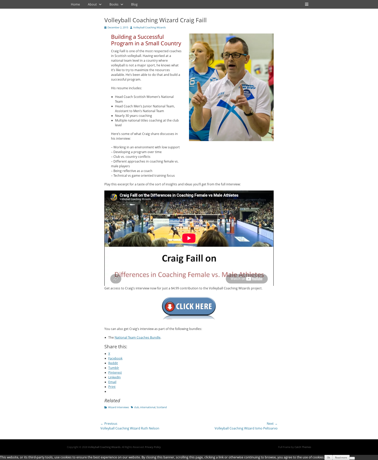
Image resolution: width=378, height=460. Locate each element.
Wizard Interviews (118, 407)
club (136, 407)
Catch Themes (303, 447)
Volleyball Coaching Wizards (149, 27)
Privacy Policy (153, 447)
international (147, 407)
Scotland (162, 407)
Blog (134, 4)
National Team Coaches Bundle (137, 337)
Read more (341, 457)
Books (114, 4)
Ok (328, 457)
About (92, 4)
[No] (352, 458)
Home (75, 4)
